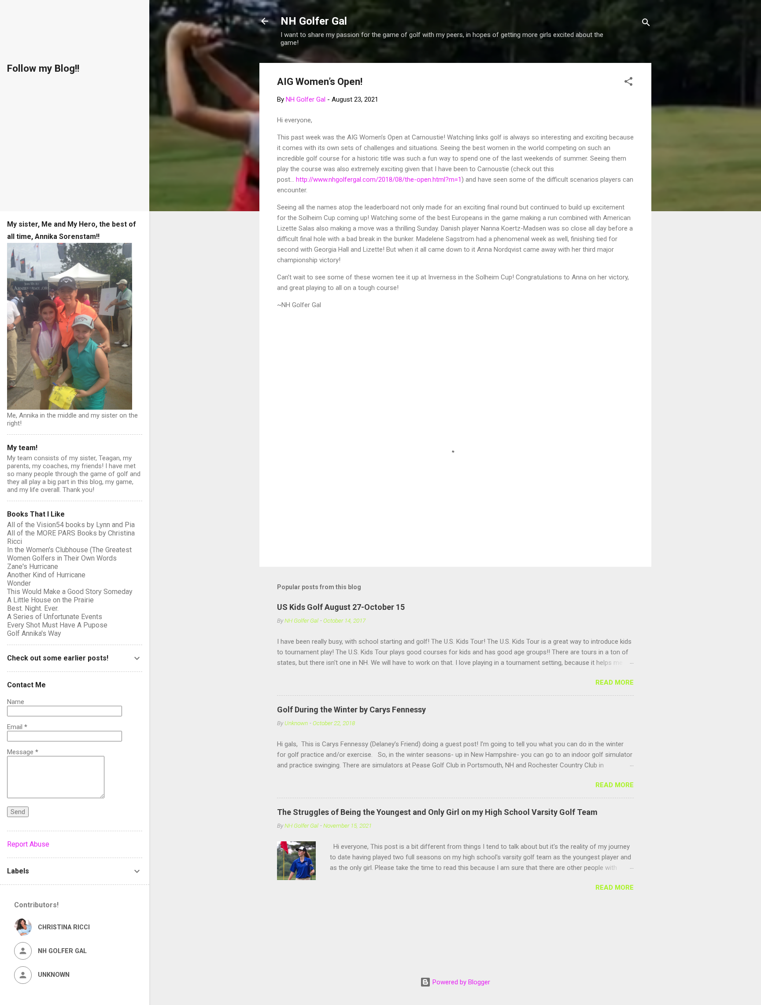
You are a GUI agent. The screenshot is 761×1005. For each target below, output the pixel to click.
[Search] (646, 24)
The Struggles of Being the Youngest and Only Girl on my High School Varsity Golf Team (437, 812)
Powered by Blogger (460, 982)
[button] (628, 83)
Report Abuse (28, 844)
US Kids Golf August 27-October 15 (341, 607)
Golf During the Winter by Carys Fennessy (351, 709)
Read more (614, 682)
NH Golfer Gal (314, 21)
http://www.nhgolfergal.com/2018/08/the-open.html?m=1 (379, 179)
